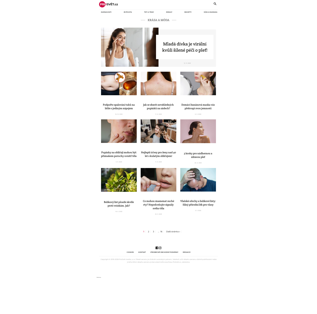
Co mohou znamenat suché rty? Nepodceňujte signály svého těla (158, 204)
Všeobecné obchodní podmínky (164, 252)
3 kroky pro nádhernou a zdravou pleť (198, 155)
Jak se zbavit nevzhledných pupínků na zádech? (158, 106)
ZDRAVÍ (169, 12)
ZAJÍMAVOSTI (106, 12)
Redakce (186, 252)
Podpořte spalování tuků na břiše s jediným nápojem (119, 106)
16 (161, 231)
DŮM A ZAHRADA (210, 12)
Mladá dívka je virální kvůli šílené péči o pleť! (184, 47)
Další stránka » (173, 231)
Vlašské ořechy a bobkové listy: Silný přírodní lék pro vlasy (198, 202)
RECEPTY (188, 12)
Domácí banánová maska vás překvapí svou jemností (198, 106)
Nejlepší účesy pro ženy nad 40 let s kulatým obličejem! (158, 154)
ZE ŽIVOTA (128, 12)
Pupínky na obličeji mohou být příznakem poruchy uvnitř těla (119, 154)
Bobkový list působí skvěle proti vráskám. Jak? (119, 203)
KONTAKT (142, 252)
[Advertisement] (158, 295)
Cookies (130, 252)
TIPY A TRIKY (149, 12)
